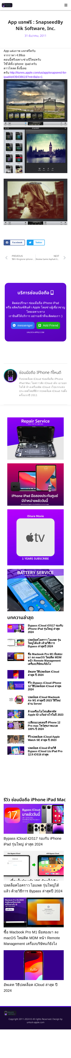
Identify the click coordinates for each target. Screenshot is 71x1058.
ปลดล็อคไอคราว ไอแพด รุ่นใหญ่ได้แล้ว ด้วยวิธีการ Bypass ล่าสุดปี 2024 (44, 643)
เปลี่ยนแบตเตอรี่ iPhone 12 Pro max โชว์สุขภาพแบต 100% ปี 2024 (44, 725)
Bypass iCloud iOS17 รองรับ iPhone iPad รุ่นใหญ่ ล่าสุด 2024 (45, 629)
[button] (66, 5)
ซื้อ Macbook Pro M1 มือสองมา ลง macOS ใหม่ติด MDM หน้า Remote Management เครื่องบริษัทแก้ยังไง (45, 659)
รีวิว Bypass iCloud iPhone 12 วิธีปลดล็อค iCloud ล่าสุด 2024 (44, 686)
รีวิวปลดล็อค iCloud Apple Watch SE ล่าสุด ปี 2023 (44, 738)
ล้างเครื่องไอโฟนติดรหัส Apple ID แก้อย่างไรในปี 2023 (45, 713)
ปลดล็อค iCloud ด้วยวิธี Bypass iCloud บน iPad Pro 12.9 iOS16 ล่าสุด (45, 751)
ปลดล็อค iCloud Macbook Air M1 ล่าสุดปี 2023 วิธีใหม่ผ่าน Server (44, 700)
